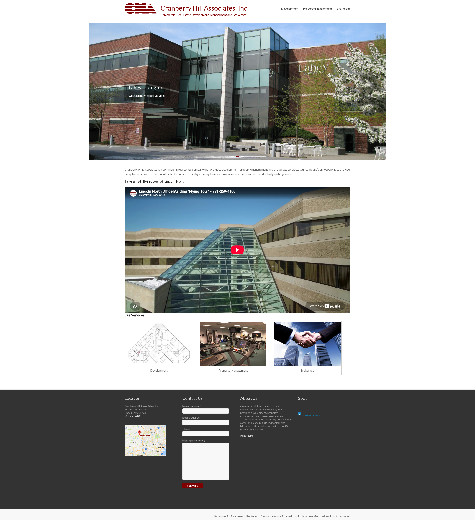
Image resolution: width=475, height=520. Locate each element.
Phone (186, 430)
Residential (252, 517)
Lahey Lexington (310, 517)
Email (191, 418)
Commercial (237, 517)
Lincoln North (292, 517)
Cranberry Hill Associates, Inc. (204, 8)
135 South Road (329, 517)
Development (289, 8)
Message (193, 441)
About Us (248, 399)
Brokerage (343, 8)
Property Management (317, 8)
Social (303, 399)
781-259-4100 (133, 417)
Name (191, 407)
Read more (246, 436)
